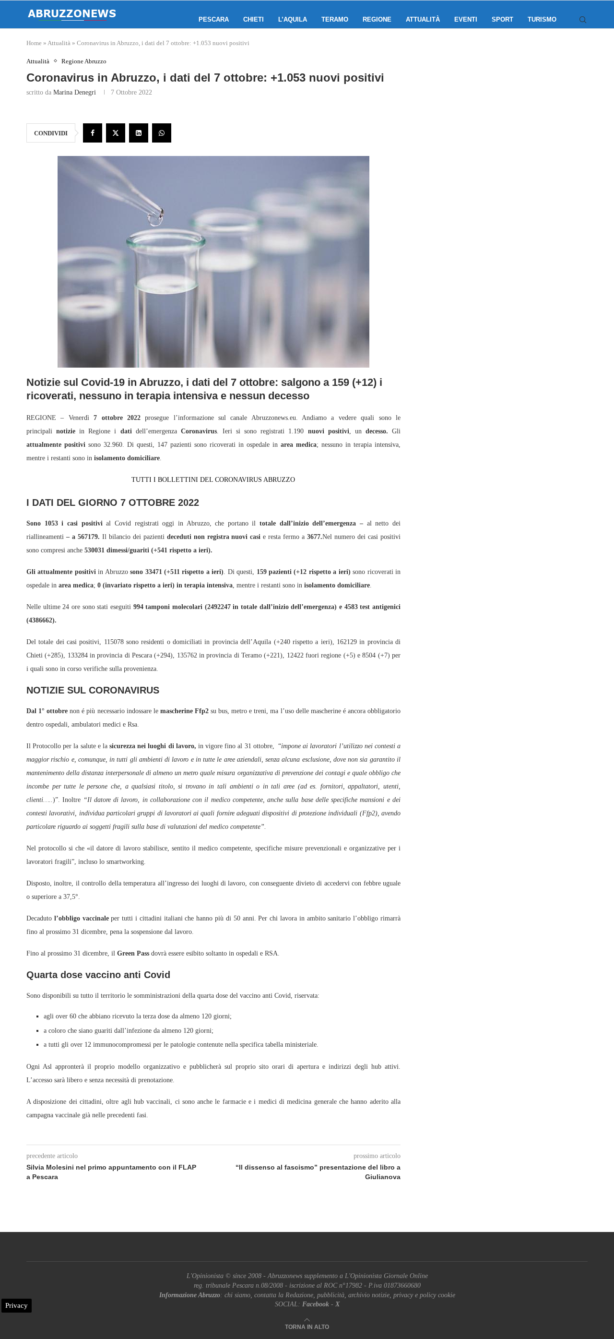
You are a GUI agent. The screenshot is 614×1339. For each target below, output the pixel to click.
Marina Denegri (74, 92)
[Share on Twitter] (115, 133)
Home (34, 43)
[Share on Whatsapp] (161, 133)
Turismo (542, 19)
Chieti (253, 19)
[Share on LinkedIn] (138, 133)
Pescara (214, 19)
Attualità (423, 19)
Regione (377, 19)
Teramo (334, 19)
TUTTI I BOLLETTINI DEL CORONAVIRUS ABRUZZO (213, 479)
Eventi (465, 19)
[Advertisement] (506, 153)
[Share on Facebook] (92, 133)
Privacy (16, 1305)
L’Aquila (292, 19)
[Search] (583, 19)
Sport (502, 19)
